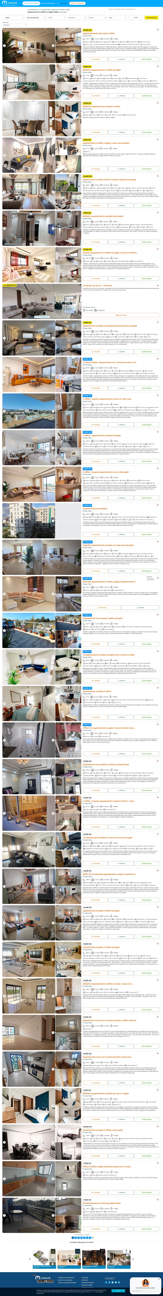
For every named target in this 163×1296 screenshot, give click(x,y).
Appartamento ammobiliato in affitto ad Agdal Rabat (106, 765)
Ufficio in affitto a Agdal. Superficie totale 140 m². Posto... (107, 1167)
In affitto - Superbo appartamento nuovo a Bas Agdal (106, 472)
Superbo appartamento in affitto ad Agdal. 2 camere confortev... (110, 253)
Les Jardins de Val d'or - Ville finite (97, 286)
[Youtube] (116, 1282)
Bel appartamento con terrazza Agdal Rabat (102, 1203)
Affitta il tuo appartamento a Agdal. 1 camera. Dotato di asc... (109, 728)
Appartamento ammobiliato (95, 509)
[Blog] (112, 1282)
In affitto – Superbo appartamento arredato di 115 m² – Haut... (109, 801)
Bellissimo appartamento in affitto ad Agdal (102, 70)
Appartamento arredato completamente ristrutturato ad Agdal (110, 326)
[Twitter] (109, 1282)
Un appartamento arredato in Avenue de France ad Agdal (107, 838)
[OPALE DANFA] (77, 1251)
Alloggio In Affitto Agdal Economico (128, 9)
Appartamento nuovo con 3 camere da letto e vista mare (107, 1057)
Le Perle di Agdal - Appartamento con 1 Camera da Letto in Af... (110, 362)
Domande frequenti (88, 1282)
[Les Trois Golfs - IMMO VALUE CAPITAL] (53, 1251)
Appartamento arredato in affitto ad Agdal (101, 911)
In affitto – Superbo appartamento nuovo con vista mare (107, 399)
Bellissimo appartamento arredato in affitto (101, 107)
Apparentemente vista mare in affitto (99, 33)
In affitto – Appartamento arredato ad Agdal (102, 436)
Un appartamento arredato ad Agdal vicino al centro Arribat (108, 655)
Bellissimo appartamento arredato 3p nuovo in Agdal (106, 1094)
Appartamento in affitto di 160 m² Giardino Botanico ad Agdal (109, 180)
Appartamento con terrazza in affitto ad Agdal (103, 618)
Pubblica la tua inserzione (77, 3)
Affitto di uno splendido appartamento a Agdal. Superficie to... (110, 874)
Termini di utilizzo (87, 1285)
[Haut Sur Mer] (126, 1251)
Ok (118, 1291)
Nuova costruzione (48, 3)
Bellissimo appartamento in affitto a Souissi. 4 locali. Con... (108, 984)
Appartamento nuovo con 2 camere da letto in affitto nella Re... (110, 1020)
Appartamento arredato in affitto (97, 691)
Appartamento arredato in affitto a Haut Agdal (103, 1130)
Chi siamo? (85, 1277)
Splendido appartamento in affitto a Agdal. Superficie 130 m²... (109, 582)
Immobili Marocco (34, 9)
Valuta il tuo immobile (31, 3)
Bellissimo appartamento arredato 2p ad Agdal (103, 216)
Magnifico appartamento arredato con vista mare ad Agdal (108, 545)
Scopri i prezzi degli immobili (67, 1282)
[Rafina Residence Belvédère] (102, 1251)
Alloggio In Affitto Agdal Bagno (114, 9)
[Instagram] (119, 1282)
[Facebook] (106, 1282)
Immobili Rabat (46, 9)
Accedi (64, 3)
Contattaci (85, 1280)
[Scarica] (45, 1279)
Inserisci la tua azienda (65, 1280)
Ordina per (5, 22)
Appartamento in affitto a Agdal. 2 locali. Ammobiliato (106, 143)
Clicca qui (93, 1291)
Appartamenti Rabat (58, 9)
